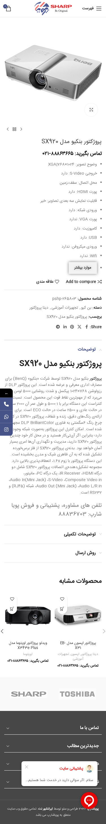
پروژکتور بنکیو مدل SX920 (67, 316)
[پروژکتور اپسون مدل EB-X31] (78, 615)
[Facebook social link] (86, 327)
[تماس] (6, 403)
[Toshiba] (77, 694)
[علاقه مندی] (62, 599)
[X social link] (79, 327)
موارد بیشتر (82, 268)
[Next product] (7, 129)
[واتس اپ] (6, 416)
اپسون (75, 654)
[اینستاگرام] (6, 429)
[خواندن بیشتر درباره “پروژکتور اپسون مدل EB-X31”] (62, 609)
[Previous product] (21, 129)
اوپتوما (28, 654)
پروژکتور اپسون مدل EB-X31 (78, 645)
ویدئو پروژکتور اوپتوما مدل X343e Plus (28, 645)
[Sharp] (28, 694)
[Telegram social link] (58, 327)
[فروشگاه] (14, 129)
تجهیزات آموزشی (64, 307)
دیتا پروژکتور (38, 307)
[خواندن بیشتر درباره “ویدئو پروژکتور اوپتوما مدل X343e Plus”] (12, 609)
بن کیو (86, 307)
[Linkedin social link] (65, 327)
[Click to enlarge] (91, 109)
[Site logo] (53, 8)
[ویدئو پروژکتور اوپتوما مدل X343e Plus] (28, 615)
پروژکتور (96, 378)
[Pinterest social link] (72, 327)
